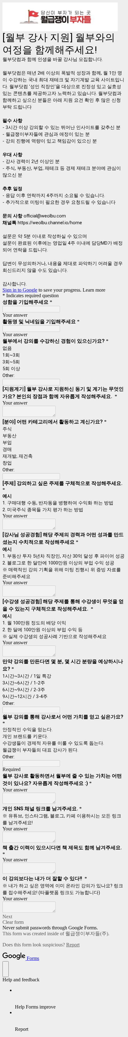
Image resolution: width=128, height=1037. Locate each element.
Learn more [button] (94, 290)
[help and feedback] (5, 969)
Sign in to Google (19, 290)
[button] (64, 916)
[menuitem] (70, 999)
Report (73, 944)
